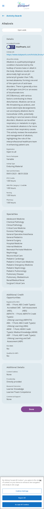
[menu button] (3, 5)
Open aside (22, 30)
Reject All (22, 498)
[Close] (40, 480)
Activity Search (14, 15)
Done (31, 409)
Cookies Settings (22, 491)
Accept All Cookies (22, 504)
